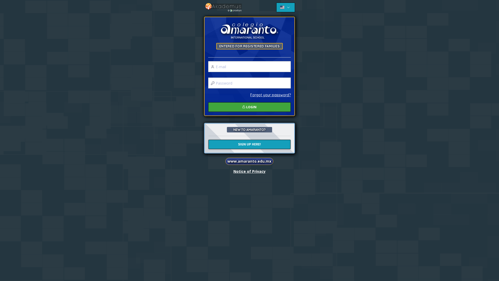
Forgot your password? (270, 95)
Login (251, 107)
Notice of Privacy (249, 171)
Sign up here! (249, 144)
